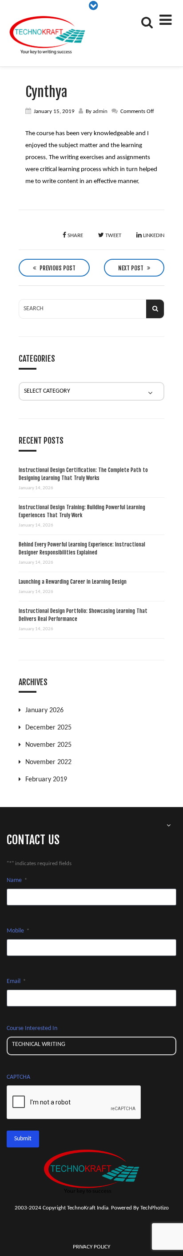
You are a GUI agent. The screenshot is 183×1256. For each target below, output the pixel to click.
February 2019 (46, 779)
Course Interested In (32, 1028)
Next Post (131, 268)
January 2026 (44, 710)
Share (74, 235)
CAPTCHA (18, 1077)
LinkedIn (153, 235)
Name (17, 880)
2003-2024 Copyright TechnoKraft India (61, 1208)
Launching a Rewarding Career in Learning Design (73, 581)
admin (100, 111)
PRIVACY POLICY (91, 1247)
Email (16, 981)
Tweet (112, 235)
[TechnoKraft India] (48, 35)
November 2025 (48, 745)
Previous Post (57, 268)
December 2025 (48, 727)
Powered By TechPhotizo (140, 1208)
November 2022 (48, 762)
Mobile (18, 931)
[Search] (146, 22)
